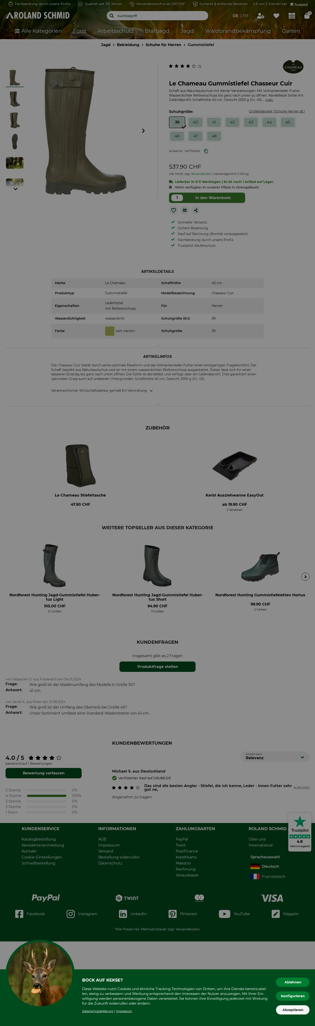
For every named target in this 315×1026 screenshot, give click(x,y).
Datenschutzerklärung (97, 1011)
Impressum (124, 1011)
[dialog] (157, 513)
